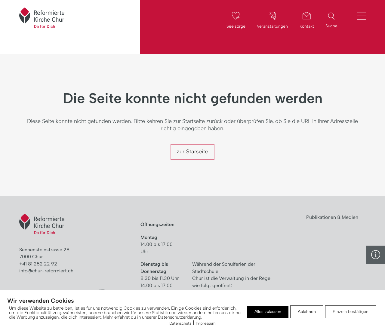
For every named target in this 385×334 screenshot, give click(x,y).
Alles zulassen (267, 311)
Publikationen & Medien (332, 217)
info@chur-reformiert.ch (46, 271)
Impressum (206, 323)
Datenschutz (180, 323)
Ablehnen (307, 311)
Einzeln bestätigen (350, 311)
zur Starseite (192, 151)
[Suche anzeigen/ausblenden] (331, 16)
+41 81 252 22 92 (38, 264)
